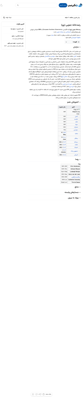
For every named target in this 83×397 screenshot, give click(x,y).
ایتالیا (76, 134)
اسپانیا (76, 147)
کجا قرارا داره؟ (20, 31)
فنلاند (76, 145)
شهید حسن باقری (11, 43)
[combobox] (38, 5)
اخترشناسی (68, 32)
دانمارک (76, 127)
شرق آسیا (69, 84)
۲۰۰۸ (64, 155)
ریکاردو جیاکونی (76, 177)
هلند (76, 122)
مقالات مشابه (48, 394)
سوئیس (53, 56)
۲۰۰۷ (64, 150)
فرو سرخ (71, 86)
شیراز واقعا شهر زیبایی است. (17, 38)
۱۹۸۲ (64, 133)
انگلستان (47, 56)
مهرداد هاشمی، (19, 36)
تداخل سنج (64, 77)
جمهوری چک (74, 151)
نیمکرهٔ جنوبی (60, 32)
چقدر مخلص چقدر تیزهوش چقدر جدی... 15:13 (13, 46)
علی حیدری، (20, 29)
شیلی (64, 84)
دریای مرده (13, 29)
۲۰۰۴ (64, 145)
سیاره (52, 35)
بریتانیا (76, 142)
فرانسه (76, 119)
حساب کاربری (63, 5)
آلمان (75, 56)
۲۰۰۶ (64, 147)
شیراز (13, 36)
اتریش (76, 155)
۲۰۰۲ (64, 142)
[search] (18, 5)
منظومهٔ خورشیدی (75, 38)
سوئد (76, 125)
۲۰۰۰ (64, 137)
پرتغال (76, 138)
